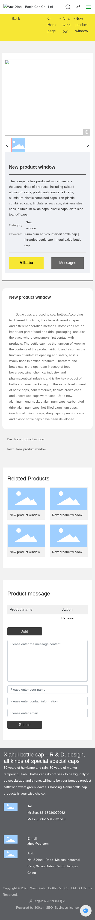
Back (16, 19)
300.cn (39, 907)
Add (24, 631)
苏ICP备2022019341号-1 (47, 901)
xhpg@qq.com (38, 843)
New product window (31, 449)
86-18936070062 (52, 812)
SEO (49, 907)
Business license (67, 907)
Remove (67, 618)
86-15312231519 (52, 819)
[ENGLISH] (78, 7)
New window (67, 25)
